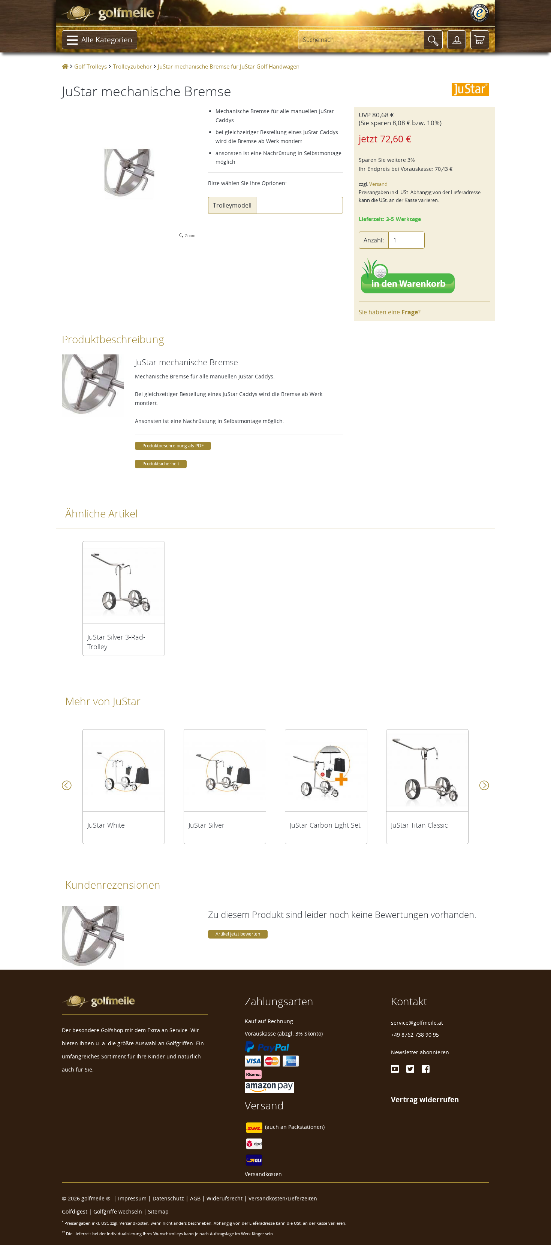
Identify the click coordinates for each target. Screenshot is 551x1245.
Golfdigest (74, 1211)
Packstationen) (306, 1126)
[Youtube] (395, 1068)
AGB (195, 1198)
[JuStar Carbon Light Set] (326, 770)
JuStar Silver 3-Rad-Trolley (116, 641)
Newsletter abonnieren (420, 1052)
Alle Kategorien (106, 40)
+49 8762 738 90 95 (415, 1034)
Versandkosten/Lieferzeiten (283, 1198)
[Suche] (433, 39)
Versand (378, 184)
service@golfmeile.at (417, 1022)
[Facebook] (426, 1068)
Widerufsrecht (225, 1198)
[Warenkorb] (479, 39)
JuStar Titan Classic (419, 825)
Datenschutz (168, 1198)
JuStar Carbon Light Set (325, 825)
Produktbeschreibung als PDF (173, 445)
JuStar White (106, 825)
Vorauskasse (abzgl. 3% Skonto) (284, 1033)
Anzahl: (374, 240)
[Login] (456, 39)
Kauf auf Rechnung (269, 1021)
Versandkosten (263, 1174)
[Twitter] (410, 1068)
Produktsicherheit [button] (160, 463)
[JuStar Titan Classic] (427, 770)
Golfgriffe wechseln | (120, 1211)
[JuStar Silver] (225, 770)
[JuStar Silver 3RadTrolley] (124, 582)
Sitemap (158, 1211)
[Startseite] (65, 66)
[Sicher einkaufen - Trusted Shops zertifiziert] (479, 13)
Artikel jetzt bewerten (238, 934)
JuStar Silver (207, 825)
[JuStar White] (124, 770)
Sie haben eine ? (390, 312)
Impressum (132, 1198)
